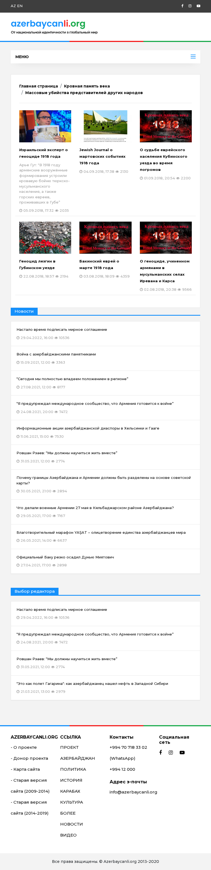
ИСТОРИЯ (71, 780)
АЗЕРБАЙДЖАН (77, 758)
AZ (13, 6)
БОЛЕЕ (68, 813)
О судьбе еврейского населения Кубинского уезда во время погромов (165, 164)
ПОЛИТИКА (73, 769)
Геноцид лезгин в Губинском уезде (43, 268)
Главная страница (38, 86)
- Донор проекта (29, 758)
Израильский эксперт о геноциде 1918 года (44, 180)
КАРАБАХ (70, 791)
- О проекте (24, 747)
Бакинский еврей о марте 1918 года (104, 268)
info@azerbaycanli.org (133, 792)
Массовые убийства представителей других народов (84, 92)
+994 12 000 (122, 769)
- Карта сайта (25, 769)
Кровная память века (87, 86)
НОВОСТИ (71, 824)
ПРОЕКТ (69, 747)
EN (20, 6)
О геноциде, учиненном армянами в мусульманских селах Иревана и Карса (166, 275)
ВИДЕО (68, 835)
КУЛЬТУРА (71, 802)
